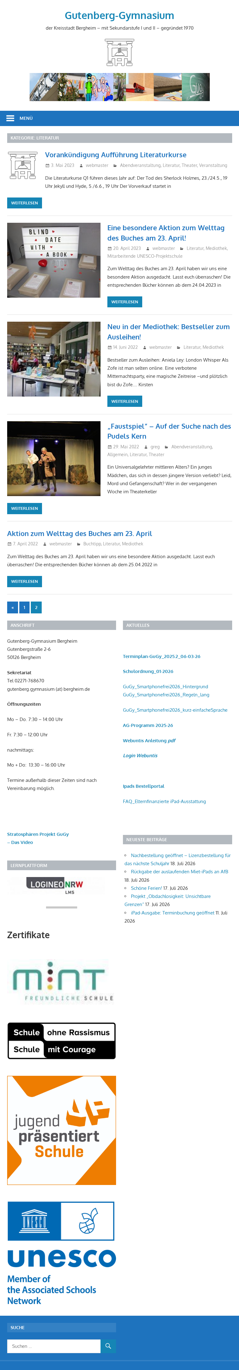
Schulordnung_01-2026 (148, 671)
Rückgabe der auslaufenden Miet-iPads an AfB (179, 872)
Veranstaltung (213, 165)
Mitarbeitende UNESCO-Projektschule (145, 256)
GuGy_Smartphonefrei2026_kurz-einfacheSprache (175, 710)
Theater (189, 165)
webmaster (97, 165)
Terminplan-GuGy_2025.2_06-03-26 (161, 656)
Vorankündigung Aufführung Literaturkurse (115, 154)
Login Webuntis (140, 755)
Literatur (171, 165)
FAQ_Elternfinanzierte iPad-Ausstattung (164, 801)
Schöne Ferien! (146, 888)
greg (155, 446)
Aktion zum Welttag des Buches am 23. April (79, 533)
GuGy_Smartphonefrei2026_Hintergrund (165, 687)
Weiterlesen (24, 202)
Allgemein (117, 454)
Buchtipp (92, 543)
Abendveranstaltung (140, 165)
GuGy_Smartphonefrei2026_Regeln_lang (166, 695)
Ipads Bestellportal (143, 786)
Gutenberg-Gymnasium (119, 15)
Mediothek (216, 248)
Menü (26, 118)
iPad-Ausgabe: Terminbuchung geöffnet (172, 913)
